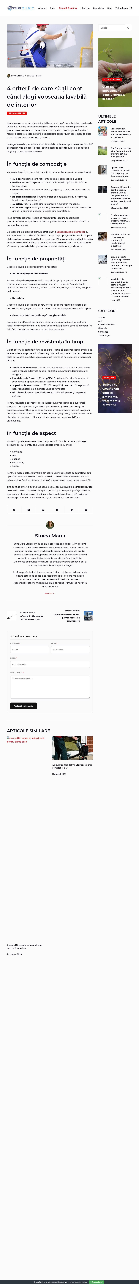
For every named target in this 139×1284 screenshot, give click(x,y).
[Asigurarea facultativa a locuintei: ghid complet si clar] (72, 747)
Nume (54, 643)
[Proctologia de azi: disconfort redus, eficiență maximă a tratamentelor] (102, 217)
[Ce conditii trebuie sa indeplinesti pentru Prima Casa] (27, 838)
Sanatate (98, 8)
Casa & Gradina (68, 8)
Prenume (15, 643)
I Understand (96, 1282)
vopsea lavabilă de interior (71, 231)
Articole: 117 (50, 593)
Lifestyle (84, 8)
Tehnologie (121, 8)
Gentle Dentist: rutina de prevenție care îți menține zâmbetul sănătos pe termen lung (121, 263)
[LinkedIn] (57, 509)
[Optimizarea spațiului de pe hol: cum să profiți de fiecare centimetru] (102, 169)
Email (13, 658)
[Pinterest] (43, 509)
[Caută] (131, 8)
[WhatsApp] (71, 509)
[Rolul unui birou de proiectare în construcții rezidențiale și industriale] (102, 236)
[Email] (86, 509)
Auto (52, 8)
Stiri (109, 8)
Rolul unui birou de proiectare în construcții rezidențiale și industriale (120, 240)
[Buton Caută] (128, 27)
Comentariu (17, 673)
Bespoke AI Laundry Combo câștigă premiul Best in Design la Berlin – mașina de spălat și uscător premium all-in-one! (121, 195)
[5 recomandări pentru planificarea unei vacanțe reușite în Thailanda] (102, 131)
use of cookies (81, 1282)
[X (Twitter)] (28, 509)
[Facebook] (14, 509)
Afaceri (42, 8)
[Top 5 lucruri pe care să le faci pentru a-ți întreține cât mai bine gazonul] (102, 150)
